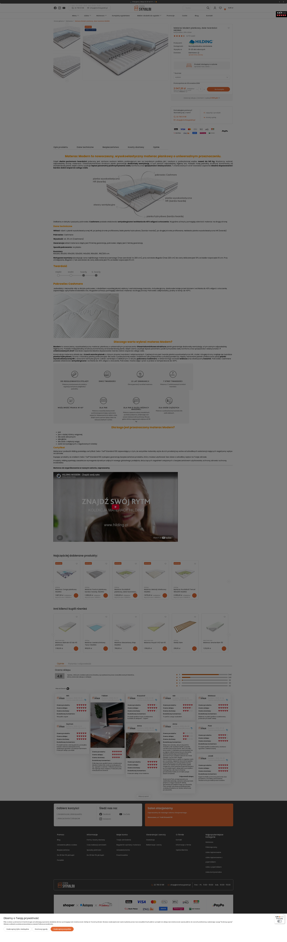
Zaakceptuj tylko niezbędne (17, 929)
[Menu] (283, 915)
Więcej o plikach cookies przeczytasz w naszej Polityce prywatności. (28, 924)
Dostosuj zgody (41, 929)
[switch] (279, 921)
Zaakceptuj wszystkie (62, 929)
